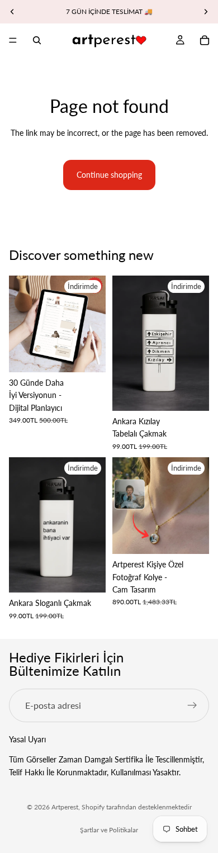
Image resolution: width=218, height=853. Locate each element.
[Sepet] (204, 40)
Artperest (64, 807)
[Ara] (37, 40)
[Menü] (13, 40)
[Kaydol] (192, 705)
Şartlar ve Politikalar (109, 830)
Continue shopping (109, 174)
